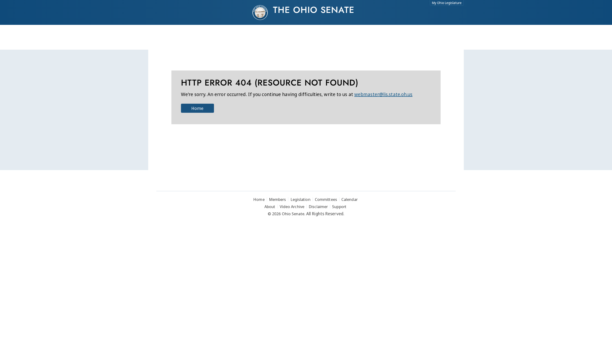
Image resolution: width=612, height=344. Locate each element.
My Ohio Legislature (447, 2)
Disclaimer (318, 206)
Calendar (349, 199)
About (269, 206)
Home (197, 108)
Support (339, 206)
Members (277, 199)
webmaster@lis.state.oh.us (383, 94)
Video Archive (292, 206)
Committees (326, 199)
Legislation (300, 199)
